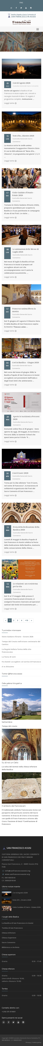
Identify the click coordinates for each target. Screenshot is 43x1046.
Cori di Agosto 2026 (21, 83)
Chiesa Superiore (9, 938)
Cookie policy (36, 1042)
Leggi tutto (9, 103)
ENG (21, 2)
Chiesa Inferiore (9, 933)
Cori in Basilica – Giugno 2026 (25, 363)
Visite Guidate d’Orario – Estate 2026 (17, 636)
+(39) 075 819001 (9, 1011)
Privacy (28, 1042)
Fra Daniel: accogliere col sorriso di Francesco (21, 662)
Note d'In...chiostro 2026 (23, 136)
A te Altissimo (8, 666)
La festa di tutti (9, 657)
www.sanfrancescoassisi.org (17, 874)
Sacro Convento (8, 942)
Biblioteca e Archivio (10, 947)
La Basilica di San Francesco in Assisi (17, 923)
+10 (26, 620)
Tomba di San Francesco (12, 928)
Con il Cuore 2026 (20, 473)
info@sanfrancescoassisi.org (17, 871)
